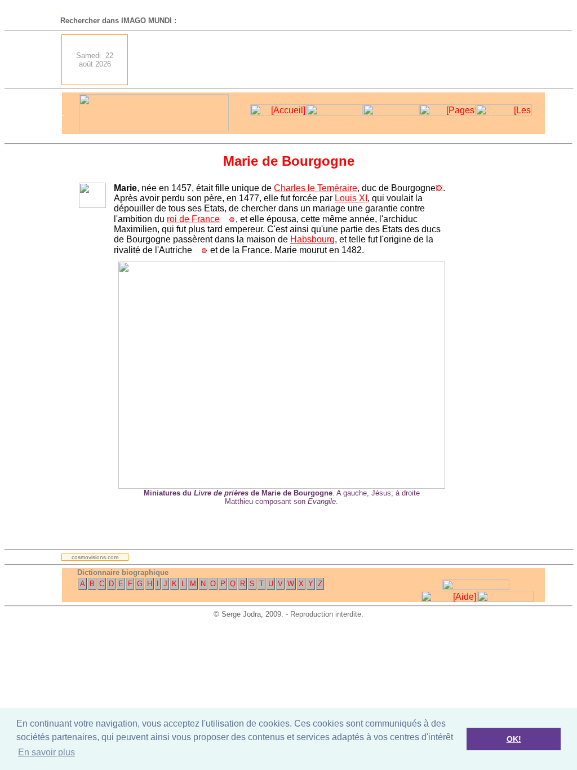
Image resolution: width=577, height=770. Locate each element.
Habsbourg (312, 239)
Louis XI (351, 198)
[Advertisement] (340, 59)
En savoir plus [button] (46, 752)
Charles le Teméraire (315, 188)
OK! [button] (514, 739)
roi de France (193, 219)
